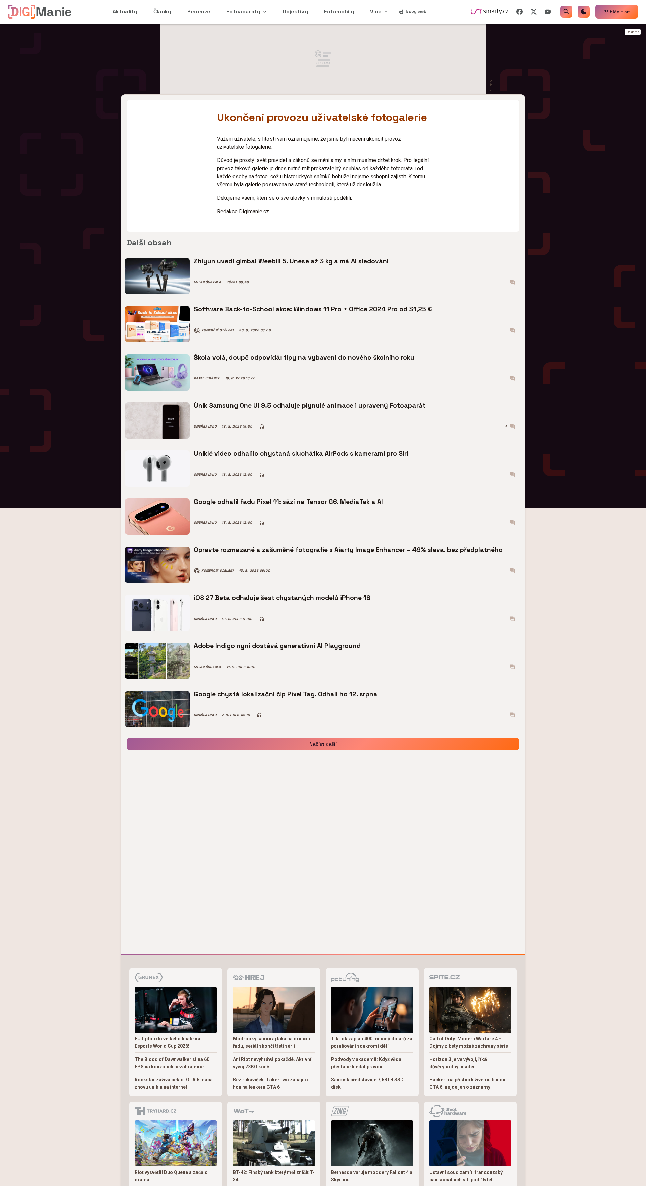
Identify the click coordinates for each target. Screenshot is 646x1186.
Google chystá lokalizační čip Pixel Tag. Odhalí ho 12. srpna (286, 694)
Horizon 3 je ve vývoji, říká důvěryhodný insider (458, 1063)
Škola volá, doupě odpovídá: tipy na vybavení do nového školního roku (304, 357)
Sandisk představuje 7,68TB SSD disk (367, 1083)
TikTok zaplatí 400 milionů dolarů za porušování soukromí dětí (371, 1042)
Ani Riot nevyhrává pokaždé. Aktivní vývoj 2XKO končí (272, 1063)
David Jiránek (207, 378)
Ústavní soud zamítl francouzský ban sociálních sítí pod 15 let (466, 1176)
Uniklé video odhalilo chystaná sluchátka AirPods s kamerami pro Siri (301, 453)
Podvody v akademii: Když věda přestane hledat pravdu (366, 1063)
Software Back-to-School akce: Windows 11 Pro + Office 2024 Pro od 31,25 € (313, 309)
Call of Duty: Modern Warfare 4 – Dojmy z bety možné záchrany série (468, 1042)
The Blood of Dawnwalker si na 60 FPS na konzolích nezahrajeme (172, 1063)
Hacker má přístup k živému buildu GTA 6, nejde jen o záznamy (467, 1083)
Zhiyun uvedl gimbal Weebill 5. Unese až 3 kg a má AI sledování (291, 261)
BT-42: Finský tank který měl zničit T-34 (273, 1176)
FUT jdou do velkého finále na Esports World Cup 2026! (167, 1042)
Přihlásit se (616, 12)
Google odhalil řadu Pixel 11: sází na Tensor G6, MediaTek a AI (288, 501)
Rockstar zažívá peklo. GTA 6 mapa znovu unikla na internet (174, 1083)
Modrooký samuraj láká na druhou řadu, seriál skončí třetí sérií (271, 1042)
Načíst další (323, 744)
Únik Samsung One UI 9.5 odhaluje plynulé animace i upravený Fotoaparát (309, 405)
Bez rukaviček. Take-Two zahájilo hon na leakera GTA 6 (270, 1083)
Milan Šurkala (207, 282)
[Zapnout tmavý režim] (584, 12)
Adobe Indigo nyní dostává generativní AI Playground (277, 646)
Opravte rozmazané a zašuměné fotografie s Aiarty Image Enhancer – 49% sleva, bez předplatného (348, 550)
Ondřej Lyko (205, 426)
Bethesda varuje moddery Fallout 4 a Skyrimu (371, 1176)
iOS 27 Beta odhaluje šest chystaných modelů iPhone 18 (282, 598)
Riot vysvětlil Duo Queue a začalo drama (171, 1176)
